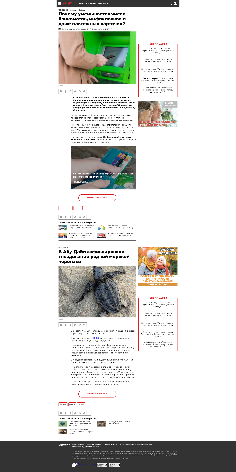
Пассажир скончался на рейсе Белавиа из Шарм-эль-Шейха (158, 60)
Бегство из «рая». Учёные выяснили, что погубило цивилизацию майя (157, 70)
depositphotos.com (66, 85)
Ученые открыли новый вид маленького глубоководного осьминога (80, 424)
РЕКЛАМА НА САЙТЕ (94, 444)
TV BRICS (95, 338)
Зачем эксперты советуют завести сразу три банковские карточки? (103, 175)
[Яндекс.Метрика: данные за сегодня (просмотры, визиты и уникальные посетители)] (85, 464)
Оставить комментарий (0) (97, 198)
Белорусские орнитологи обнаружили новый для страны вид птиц (81, 432)
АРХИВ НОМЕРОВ (78, 444)
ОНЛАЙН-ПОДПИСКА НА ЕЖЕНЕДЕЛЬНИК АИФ (136, 444)
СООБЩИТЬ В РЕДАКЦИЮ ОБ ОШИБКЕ (85, 447)
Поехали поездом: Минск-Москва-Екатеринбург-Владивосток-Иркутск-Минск (158, 80)
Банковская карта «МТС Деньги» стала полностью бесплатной (120, 234)
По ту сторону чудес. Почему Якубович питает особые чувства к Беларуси (158, 50)
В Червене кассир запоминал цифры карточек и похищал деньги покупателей (80, 235)
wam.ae (61, 319)
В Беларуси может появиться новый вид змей (119, 423)
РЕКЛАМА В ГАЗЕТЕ (110, 444)
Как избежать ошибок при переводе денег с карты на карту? (121, 227)
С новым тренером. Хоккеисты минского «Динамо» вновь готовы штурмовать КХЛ (157, 90)
